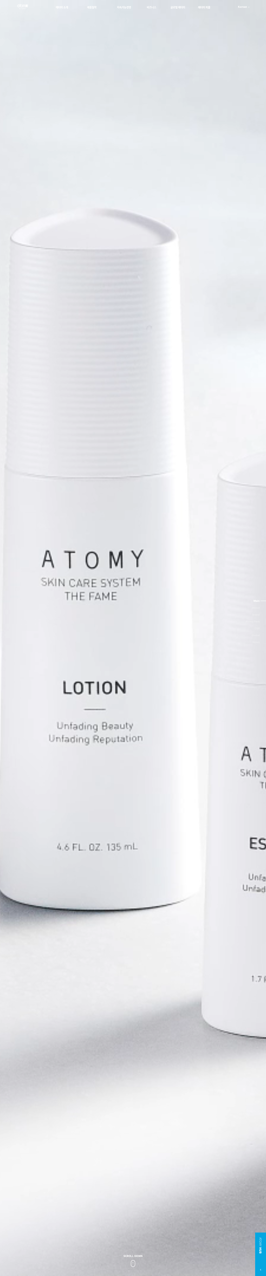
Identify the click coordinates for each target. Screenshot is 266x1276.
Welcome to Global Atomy (22, 6)
